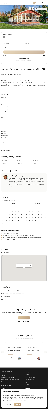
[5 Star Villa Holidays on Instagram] (5, 385)
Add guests (30, 2)
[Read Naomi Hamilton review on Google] (30, 345)
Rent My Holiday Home (30, 377)
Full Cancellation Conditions (7, 243)
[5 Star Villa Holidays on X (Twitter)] (1, 385)
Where (8, 2)
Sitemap (27, 384)
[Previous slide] (2, 352)
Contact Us (13, 383)
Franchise (27, 376)
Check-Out (27, 42)
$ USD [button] (42, 2)
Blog (26, 382)
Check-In (6, 42)
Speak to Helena (13, 189)
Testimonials (28, 381)
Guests (5, 46)
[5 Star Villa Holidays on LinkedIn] (7, 385)
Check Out (23, 2)
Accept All (17, 404)
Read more (10, 354)
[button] (38, 3)
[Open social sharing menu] (33, 9)
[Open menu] (46, 3)
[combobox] (30, 3)
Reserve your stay (24, 318)
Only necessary (8, 404)
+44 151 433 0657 (5, 381)
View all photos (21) (40, 8)
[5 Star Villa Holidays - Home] (3, 2)
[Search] (34, 3)
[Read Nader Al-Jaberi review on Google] (10, 345)
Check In (17, 2)
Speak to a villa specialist (24, 58)
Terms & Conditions (30, 379)
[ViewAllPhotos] (24, 17)
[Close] (30, 265)
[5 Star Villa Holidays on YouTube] (10, 385)
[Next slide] (45, 352)
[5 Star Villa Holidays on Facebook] (3, 385)
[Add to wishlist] (30, 9)
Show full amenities (5, 150)
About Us (27, 374)
